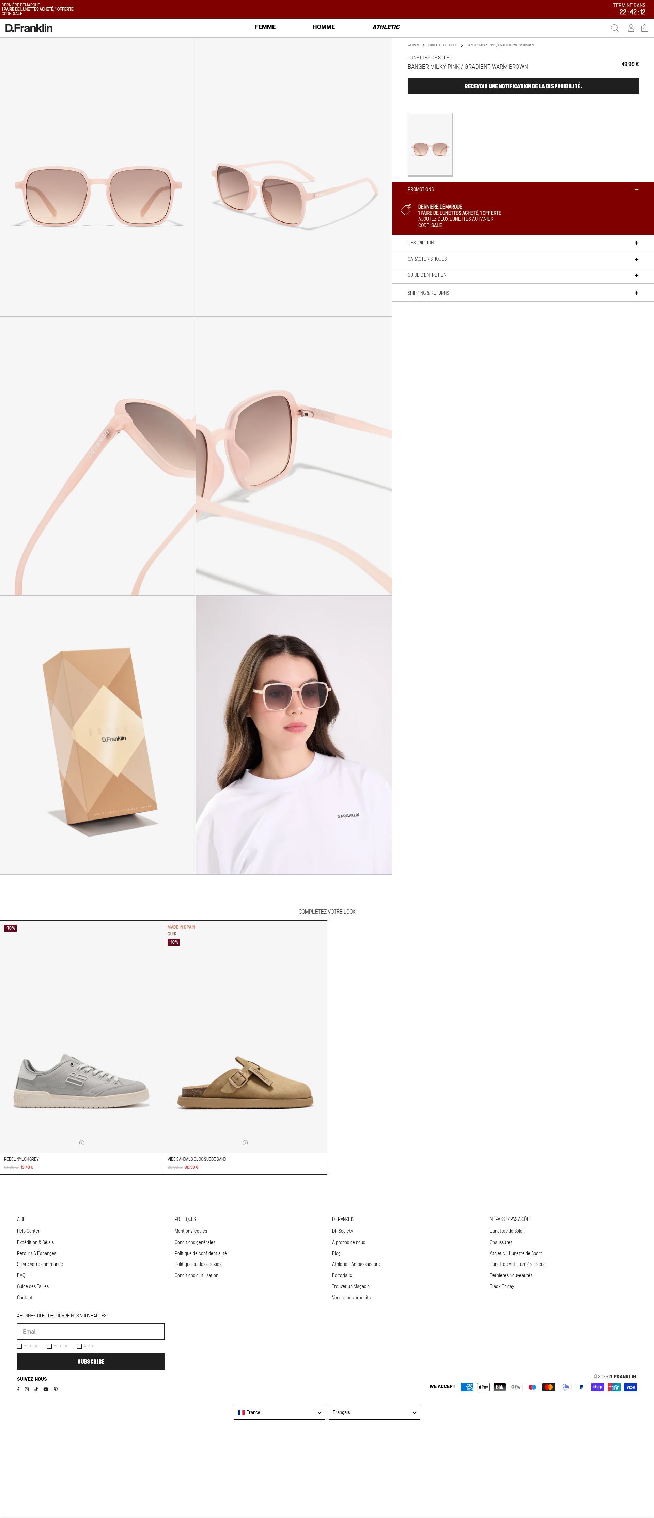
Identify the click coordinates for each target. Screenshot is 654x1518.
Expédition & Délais (35, 1242)
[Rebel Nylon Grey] (81, 1037)
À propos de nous (348, 1242)
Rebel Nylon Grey (21, 1159)
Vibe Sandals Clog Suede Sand (197, 1159)
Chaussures (501, 1242)
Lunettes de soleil (442, 45)
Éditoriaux (342, 1275)
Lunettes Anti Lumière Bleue (518, 1264)
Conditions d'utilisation (196, 1275)
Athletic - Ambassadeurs (356, 1264)
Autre (88, 1346)
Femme (60, 1346)
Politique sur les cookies (198, 1264)
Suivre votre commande (40, 1264)
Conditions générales (195, 1242)
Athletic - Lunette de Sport (516, 1253)
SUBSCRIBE (90, 1362)
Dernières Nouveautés (511, 1275)
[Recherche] (615, 28)
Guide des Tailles (33, 1286)
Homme (31, 1346)
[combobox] (279, 1413)
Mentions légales (191, 1231)
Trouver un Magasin (351, 1286)
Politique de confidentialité (201, 1253)
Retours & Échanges (36, 1253)
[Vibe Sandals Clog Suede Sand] (245, 1037)
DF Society (342, 1231)
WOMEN (413, 45)
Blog (336, 1253)
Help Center (28, 1231)
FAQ (21, 1275)
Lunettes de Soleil (507, 1231)
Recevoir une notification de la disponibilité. (523, 86)
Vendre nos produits (351, 1297)
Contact (25, 1297)
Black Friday (502, 1286)
